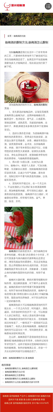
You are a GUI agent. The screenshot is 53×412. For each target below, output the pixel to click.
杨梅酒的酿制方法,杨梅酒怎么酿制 (20, 379)
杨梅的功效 (45, 396)
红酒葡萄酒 (35, 400)
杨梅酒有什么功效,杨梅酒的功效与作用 (22, 382)
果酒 (43, 400)
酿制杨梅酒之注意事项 (15, 375)
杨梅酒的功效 (20, 36)
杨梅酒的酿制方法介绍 (15, 372)
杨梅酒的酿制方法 (17, 358)
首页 (9, 36)
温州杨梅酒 (14, 396)
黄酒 (21, 400)
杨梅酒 (16, 52)
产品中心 (24, 396)
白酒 (28, 400)
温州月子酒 (13, 400)
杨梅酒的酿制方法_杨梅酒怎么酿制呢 (21, 368)
